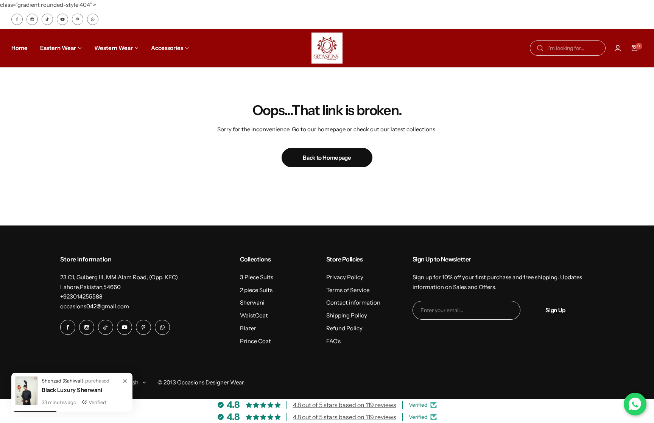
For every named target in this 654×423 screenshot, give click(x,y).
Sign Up (555, 310)
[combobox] (568, 48)
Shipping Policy (346, 315)
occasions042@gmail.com (94, 306)
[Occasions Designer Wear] (327, 48)
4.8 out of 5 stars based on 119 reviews (344, 405)
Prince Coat (255, 341)
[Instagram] (32, 19)
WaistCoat (254, 315)
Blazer (248, 328)
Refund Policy (344, 328)
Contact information (353, 302)
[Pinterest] (77, 19)
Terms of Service (347, 290)
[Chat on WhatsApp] (635, 404)
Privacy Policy (344, 277)
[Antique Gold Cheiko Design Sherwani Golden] (26, 402)
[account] (617, 48)
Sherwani (252, 302)
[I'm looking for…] (540, 48)
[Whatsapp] (92, 19)
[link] (125, 381)
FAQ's (333, 341)
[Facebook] (17, 19)
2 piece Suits (256, 290)
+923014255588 (81, 296)
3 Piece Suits (256, 277)
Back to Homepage (327, 157)
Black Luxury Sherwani (72, 389)
